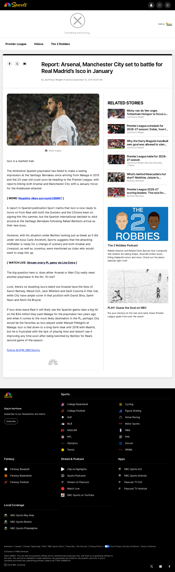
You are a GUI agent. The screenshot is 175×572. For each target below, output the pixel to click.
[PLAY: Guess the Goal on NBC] (138, 286)
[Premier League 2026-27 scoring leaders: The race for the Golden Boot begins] (116, 192)
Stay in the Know (13, 408)
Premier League (15, 44)
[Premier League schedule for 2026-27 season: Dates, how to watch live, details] (116, 129)
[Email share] (24, 63)
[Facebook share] (9, 63)
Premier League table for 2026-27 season (147, 158)
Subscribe (11, 421)
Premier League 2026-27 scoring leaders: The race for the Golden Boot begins (145, 191)
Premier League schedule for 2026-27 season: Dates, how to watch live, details (147, 127)
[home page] (15, 5)
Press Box (70, 546)
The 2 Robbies (60, 44)
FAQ (44, 546)
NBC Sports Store (56, 546)
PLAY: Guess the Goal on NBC (127, 307)
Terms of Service (148, 546)
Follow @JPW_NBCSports (23, 350)
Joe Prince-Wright (53, 79)
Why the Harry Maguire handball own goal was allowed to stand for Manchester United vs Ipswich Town (147, 142)
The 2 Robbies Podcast (123, 245)
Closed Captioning (32, 546)
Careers (18, 546)
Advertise (8, 546)
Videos (38, 44)
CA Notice (134, 546)
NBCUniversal (22, 551)
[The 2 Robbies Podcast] (138, 224)
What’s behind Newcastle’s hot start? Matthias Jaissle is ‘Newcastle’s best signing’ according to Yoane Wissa (146, 175)
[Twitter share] (17, 63)
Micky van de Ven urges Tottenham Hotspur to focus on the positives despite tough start (147, 112)
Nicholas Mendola (153, 162)
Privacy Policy (95, 546)
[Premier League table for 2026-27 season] (116, 159)
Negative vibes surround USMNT (40, 198)
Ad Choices (82, 546)
